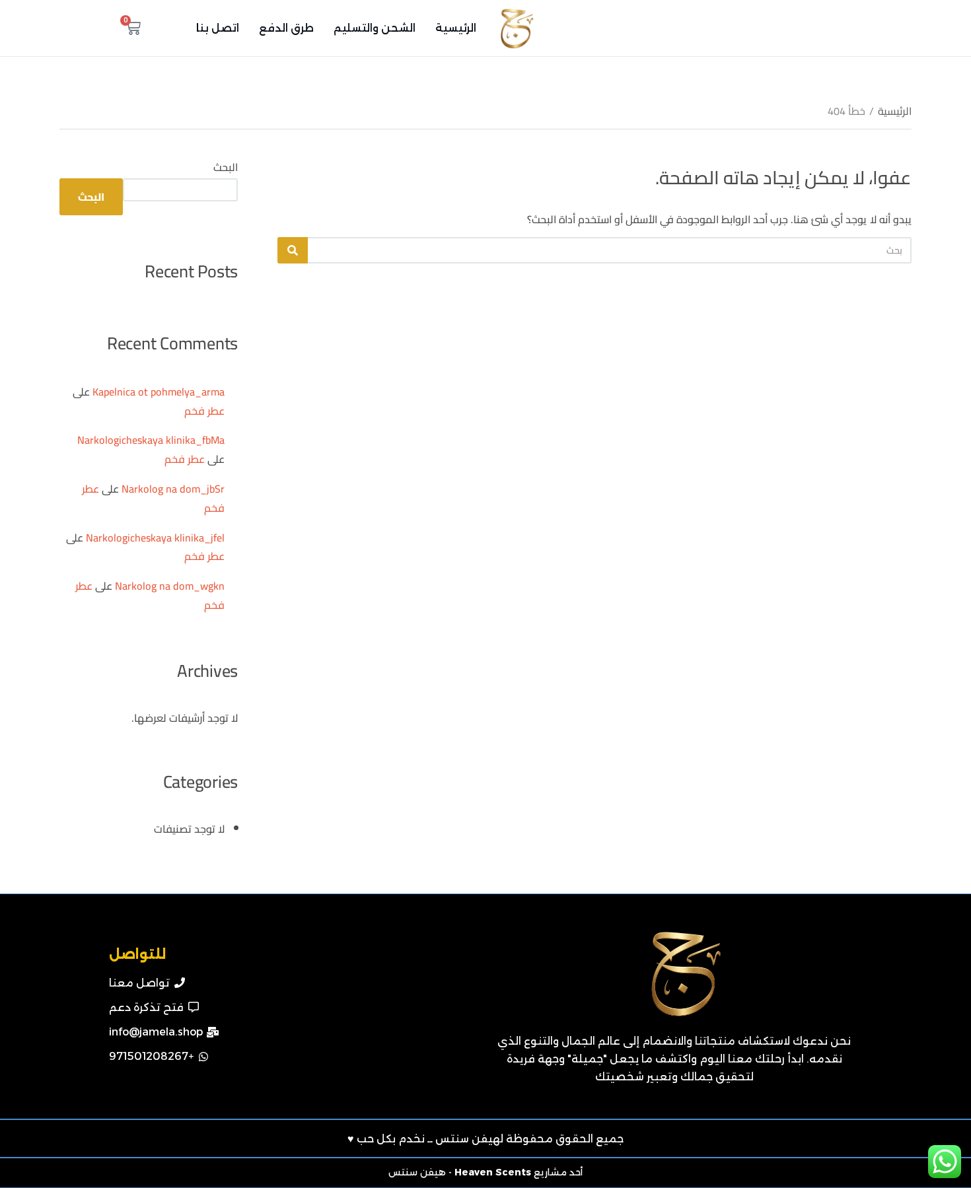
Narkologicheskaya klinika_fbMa (151, 440)
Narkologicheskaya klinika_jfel (155, 537)
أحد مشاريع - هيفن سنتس (485, 1172)
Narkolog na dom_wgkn (170, 586)
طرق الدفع (286, 28)
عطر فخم (204, 411)
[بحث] (292, 250)
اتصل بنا (217, 28)
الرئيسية (455, 28)
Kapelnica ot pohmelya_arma (158, 392)
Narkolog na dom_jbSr (173, 489)
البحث (225, 167)
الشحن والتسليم (374, 28)
